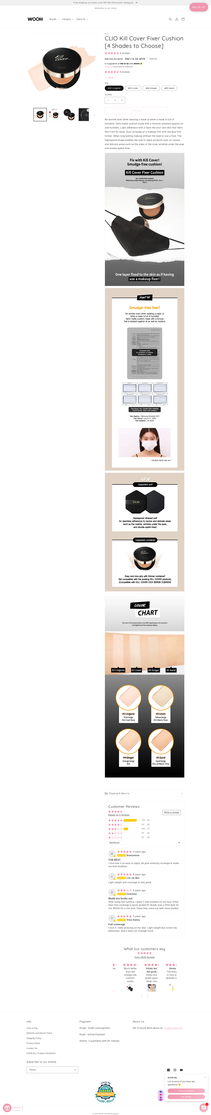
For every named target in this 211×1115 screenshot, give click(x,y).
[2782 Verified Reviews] (105, 1103)
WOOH (101, 1113)
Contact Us (32, 1048)
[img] (124, 851)
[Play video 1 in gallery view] (83, 114)
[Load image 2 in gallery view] (54, 114)
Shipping (109, 67)
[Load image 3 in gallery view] (69, 114)
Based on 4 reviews (118, 815)
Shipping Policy (34, 1038)
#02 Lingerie (114, 88)
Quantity (108, 95)
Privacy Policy (33, 1043)
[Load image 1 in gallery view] (40, 114)
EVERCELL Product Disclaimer (41, 1053)
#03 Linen (133, 88)
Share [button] (111, 77)
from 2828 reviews (144, 957)
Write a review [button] (171, 812)
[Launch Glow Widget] (7, 1108)
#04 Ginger (151, 88)
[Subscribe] (75, 1069)
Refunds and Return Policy (39, 1033)
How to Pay (32, 1028)
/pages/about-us (173, 1028)
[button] (54, 19)
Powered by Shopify (111, 1113)
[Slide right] (94, 114)
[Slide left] (30, 114)
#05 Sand (169, 88)
